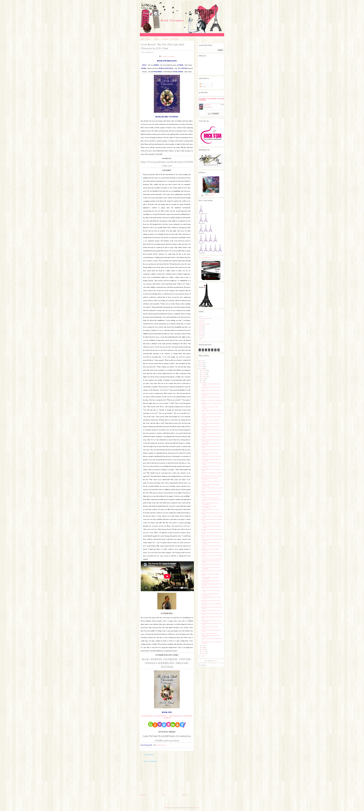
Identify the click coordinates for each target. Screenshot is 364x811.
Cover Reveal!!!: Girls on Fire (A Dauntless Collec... (210, 591)
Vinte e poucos (196, 807)
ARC (200, 316)
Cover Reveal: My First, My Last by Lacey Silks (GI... (211, 488)
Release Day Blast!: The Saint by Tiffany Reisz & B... (211, 456)
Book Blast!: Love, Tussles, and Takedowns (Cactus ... (210, 420)
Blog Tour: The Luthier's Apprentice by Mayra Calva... (211, 491)
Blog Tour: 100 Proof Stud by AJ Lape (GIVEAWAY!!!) (209, 503)
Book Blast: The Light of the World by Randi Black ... (211, 404)
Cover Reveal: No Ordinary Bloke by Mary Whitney (210, 384)
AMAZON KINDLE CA (161, 716)
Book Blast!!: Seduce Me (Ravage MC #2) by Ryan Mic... (211, 584)
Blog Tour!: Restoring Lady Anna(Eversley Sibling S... (210, 427)
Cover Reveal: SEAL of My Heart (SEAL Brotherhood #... (210, 485)
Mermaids (201, 327)
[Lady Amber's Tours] (211, 192)
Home (142, 39)
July (202, 380)
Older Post (184, 795)
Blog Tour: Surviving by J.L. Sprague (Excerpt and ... (211, 639)
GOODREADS (166, 663)
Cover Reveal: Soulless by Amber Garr (209, 497)
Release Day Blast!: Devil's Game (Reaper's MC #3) (211, 614)
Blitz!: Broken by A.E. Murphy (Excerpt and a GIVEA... (211, 530)
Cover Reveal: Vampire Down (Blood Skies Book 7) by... (210, 543)
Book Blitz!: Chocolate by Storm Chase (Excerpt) (209, 627)
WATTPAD (167, 667)
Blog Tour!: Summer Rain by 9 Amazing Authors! (210, 510)
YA (200, 339)
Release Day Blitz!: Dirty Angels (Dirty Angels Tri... (211, 536)
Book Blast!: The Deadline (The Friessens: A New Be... (211, 561)
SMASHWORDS (187, 716)
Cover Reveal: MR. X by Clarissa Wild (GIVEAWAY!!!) (209, 578)
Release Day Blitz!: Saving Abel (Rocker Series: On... (211, 410)
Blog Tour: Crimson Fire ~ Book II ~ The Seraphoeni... (210, 620)
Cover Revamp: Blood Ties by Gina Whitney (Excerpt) (211, 526)
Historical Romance (203, 324)
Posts (202, 84)
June (203, 382)
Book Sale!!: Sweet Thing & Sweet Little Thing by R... (211, 556)
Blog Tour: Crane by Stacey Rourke (209, 633)
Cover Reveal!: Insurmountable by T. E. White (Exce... (211, 414)
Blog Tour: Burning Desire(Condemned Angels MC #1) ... (211, 607)
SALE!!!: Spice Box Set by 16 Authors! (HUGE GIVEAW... (211, 539)
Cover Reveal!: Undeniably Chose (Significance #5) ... (211, 473)
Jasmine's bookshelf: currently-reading (212, 99)
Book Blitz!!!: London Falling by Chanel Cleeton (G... (210, 549)
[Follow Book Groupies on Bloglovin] (206, 306)
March (203, 649)
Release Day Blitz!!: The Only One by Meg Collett (210, 387)
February (204, 651)
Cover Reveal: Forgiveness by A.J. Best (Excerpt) (209, 407)
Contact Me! (165, 39)
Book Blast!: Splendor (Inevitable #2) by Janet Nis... (211, 571)
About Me (156, 39)
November (204, 372)
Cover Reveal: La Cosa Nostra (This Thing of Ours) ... (211, 500)
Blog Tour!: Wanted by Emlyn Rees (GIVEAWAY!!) (209, 506)
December (204, 370)
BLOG (145, 659)
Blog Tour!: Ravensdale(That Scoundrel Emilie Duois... (211, 520)
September (204, 376)
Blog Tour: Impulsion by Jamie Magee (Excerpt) (209, 478)
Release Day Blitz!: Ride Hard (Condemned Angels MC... (210, 460)
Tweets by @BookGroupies (205, 257)
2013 (201, 656)
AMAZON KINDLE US (147, 716)
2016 (201, 364)
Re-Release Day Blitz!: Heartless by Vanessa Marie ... (210, 610)
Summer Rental (206, 104)
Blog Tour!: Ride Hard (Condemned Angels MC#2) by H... (210, 440)
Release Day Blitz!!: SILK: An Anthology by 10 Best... (211, 587)
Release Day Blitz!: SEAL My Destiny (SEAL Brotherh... (211, 642)
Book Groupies (172, 20)
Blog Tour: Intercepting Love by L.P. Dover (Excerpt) (211, 601)
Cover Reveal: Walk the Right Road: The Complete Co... (210, 594)
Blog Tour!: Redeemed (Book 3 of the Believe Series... (211, 533)
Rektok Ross (207, 105)
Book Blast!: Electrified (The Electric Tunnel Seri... (211, 397)
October (203, 374)
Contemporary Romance (204, 318)
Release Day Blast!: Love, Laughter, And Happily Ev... (210, 443)
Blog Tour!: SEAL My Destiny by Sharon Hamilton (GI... (210, 581)
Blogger (215, 660)
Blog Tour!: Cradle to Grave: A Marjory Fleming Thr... (210, 453)
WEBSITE (156, 659)
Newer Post (143, 795)
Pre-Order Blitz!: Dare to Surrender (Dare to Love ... (211, 564)
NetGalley (201, 329)
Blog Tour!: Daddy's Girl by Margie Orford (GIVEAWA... (210, 568)
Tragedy (201, 335)
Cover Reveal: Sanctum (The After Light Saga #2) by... (211, 546)
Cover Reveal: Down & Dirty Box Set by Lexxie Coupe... (211, 553)
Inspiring (201, 326)
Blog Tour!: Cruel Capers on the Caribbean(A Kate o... (211, 495)
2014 (201, 368)
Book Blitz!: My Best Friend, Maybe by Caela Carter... (211, 624)
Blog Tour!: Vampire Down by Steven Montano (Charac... (211, 437)
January (203, 653)
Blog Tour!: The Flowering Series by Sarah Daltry (210, 450)
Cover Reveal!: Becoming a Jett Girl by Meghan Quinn (211, 516)
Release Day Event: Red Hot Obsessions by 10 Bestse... (211, 513)
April (203, 647)
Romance (201, 333)
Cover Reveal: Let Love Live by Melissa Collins (211, 559)
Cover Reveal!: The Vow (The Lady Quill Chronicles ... (210, 466)
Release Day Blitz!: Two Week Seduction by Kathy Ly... (210, 394)
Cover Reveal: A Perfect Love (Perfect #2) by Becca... (211, 481)
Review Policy (174, 39)
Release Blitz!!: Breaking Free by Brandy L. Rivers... (210, 574)
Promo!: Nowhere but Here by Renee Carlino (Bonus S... (211, 417)
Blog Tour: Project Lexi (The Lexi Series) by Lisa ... (211, 391)
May (203, 645)
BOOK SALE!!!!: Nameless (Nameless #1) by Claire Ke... (211, 430)
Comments (203, 86)
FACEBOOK (170, 659)
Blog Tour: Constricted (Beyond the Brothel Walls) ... (210, 630)
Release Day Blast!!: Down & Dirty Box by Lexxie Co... (210, 424)
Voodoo (201, 337)
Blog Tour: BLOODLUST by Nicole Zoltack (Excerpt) (211, 597)
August (203, 378)
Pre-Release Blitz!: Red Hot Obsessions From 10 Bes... (211, 617)
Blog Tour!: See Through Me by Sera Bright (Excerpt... (211, 523)
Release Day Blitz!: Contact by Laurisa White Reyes (211, 470)
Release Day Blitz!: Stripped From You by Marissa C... (210, 635)
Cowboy (201, 320)
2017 (201, 362)
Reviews (149, 39)
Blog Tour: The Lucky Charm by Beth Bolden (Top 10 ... (211, 604)
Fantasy (200, 322)
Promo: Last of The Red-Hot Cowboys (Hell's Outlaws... (211, 463)
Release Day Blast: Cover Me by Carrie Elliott (211, 476)
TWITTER (185, 659)
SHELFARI (182, 663)
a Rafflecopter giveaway (166, 740)
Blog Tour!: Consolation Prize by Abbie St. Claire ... (210, 447)
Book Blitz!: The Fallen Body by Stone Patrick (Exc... (211, 401)
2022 (201, 360)
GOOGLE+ (151, 663)
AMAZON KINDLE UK (175, 716)
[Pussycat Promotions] (211, 194)
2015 (201, 366)
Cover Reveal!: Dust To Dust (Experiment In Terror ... (211, 433)
